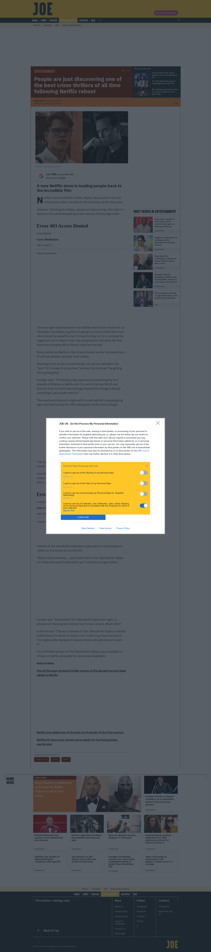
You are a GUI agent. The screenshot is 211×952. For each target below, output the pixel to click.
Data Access (105, 528)
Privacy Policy (123, 528)
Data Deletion (88, 528)
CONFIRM (83, 517)
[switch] (144, 473)
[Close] (159, 424)
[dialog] (105, 476)
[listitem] (105, 465)
